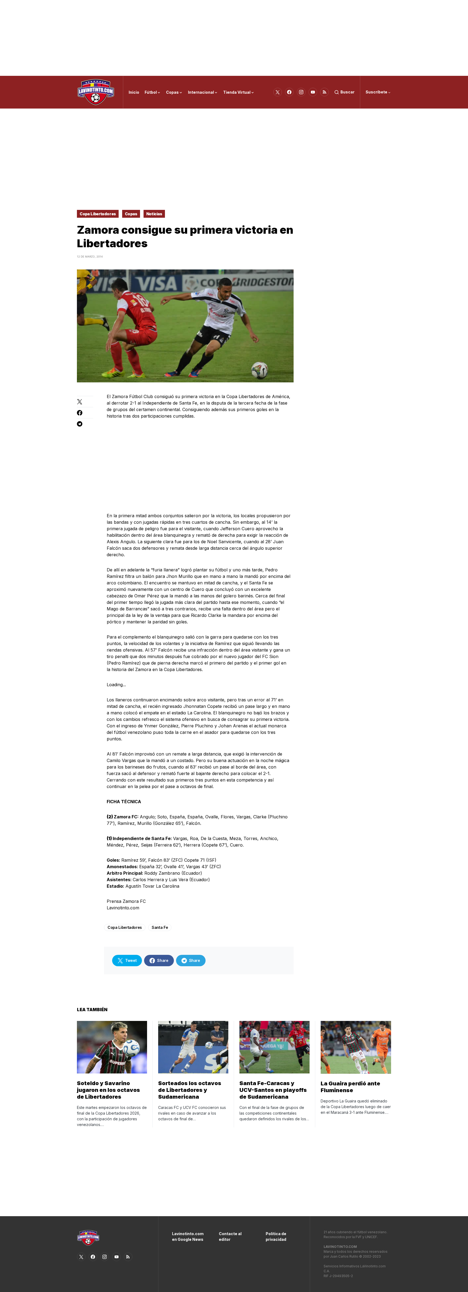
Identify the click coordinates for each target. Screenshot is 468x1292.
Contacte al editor (230, 1236)
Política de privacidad (276, 1236)
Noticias (154, 213)
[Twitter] (277, 92)
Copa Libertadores (98, 213)
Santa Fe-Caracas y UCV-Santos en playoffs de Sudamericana (273, 1090)
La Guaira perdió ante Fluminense (350, 1087)
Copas (131, 213)
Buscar (347, 92)
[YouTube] (312, 92)
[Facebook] (289, 92)
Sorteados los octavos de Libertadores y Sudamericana (189, 1090)
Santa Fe (160, 927)
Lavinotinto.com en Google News (187, 1236)
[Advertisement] (234, 38)
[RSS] (324, 92)
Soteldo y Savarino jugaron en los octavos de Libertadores (108, 1090)
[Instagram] (301, 92)
